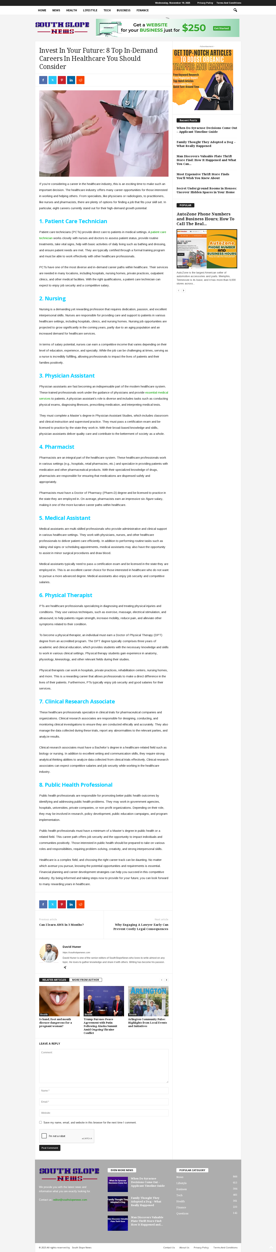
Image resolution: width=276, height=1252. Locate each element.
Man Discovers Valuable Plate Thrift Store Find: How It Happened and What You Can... (206, 160)
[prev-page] (162, 980)
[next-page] (166, 980)
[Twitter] (52, 80)
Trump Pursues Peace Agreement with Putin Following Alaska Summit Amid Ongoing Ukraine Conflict (100, 1026)
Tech (107, 10)
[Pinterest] (62, 80)
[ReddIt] (80, 80)
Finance (143, 10)
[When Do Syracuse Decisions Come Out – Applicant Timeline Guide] (118, 1184)
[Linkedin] (71, 80)
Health (71, 10)
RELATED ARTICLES (54, 979)
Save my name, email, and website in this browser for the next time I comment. (90, 1122)
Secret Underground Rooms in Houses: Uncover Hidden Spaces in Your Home (207, 190)
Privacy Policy (205, 3)
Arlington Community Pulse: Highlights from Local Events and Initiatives (147, 1023)
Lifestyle (90, 10)
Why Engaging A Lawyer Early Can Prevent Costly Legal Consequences (140, 927)
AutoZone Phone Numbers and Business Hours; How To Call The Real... (205, 219)
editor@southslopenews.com (70, 1199)
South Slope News (81, 1247)
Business (124, 10)
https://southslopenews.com (76, 952)
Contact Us (169, 1247)
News (56, 10)
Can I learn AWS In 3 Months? (61, 925)
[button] (235, 10)
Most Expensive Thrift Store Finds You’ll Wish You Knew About (203, 176)
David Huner (72, 947)
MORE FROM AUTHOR (85, 979)
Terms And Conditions (228, 3)
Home (42, 10)
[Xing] (65, 967)
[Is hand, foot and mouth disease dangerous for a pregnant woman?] (59, 1001)
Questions (182, 1213)
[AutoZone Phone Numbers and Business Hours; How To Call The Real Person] (207, 248)
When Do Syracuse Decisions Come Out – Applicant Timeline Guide (207, 130)
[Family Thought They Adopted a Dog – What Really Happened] (118, 1203)
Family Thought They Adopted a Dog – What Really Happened (206, 144)
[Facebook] (43, 80)
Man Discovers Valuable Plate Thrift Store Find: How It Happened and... (147, 1221)
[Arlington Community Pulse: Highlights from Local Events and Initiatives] (148, 1001)
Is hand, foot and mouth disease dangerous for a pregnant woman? (55, 1023)
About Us (184, 1247)
